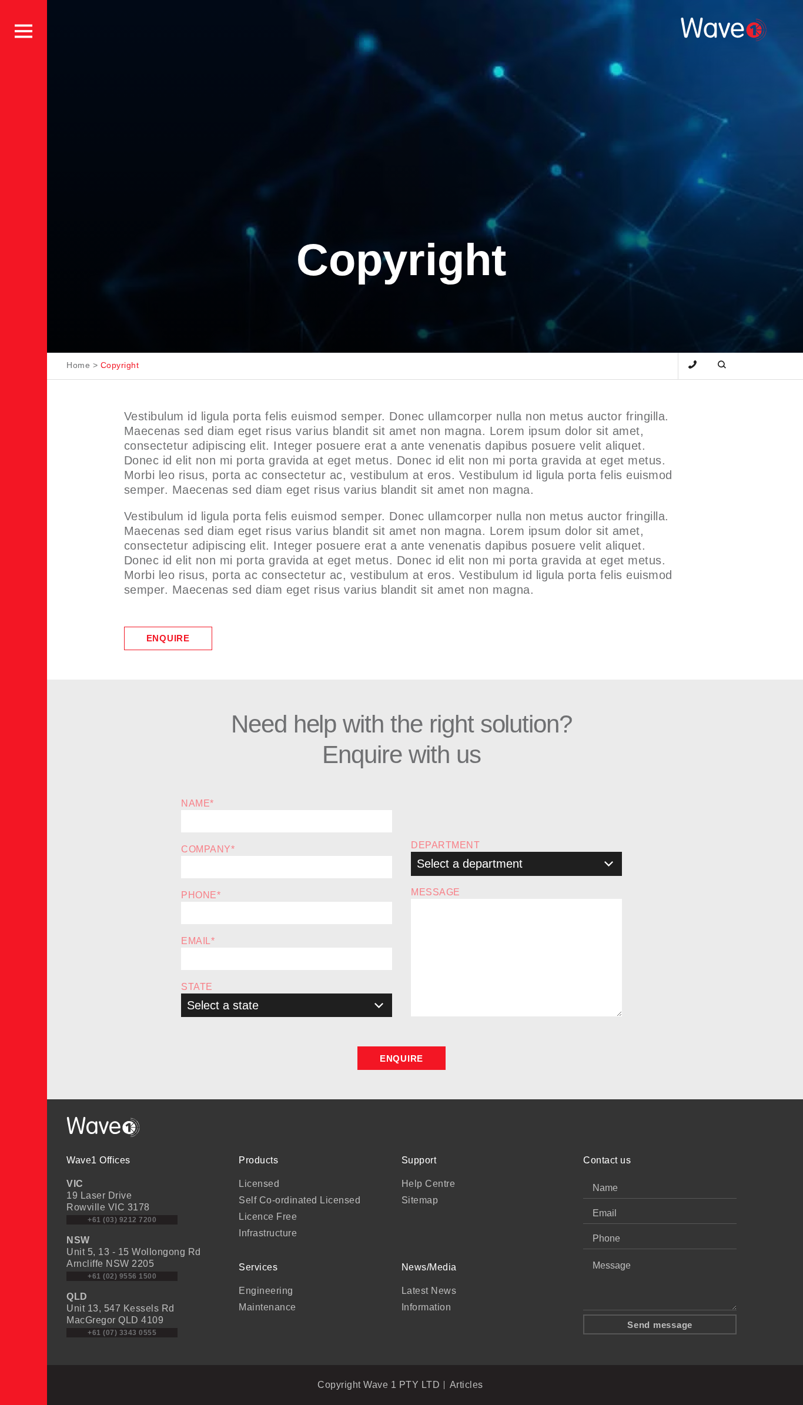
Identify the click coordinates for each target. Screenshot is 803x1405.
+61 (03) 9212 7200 (122, 1220)
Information (426, 1307)
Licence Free (268, 1217)
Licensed (259, 1184)
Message (435, 892)
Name (197, 803)
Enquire (168, 638)
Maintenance (267, 1307)
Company (208, 849)
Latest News (429, 1291)
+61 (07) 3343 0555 (122, 1333)
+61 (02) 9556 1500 (122, 1276)
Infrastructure (268, 1233)
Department (445, 845)
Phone (200, 895)
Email (198, 941)
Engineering (266, 1291)
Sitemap (420, 1200)
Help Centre (429, 1184)
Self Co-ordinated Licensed (299, 1200)
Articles (466, 1385)
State (197, 987)
